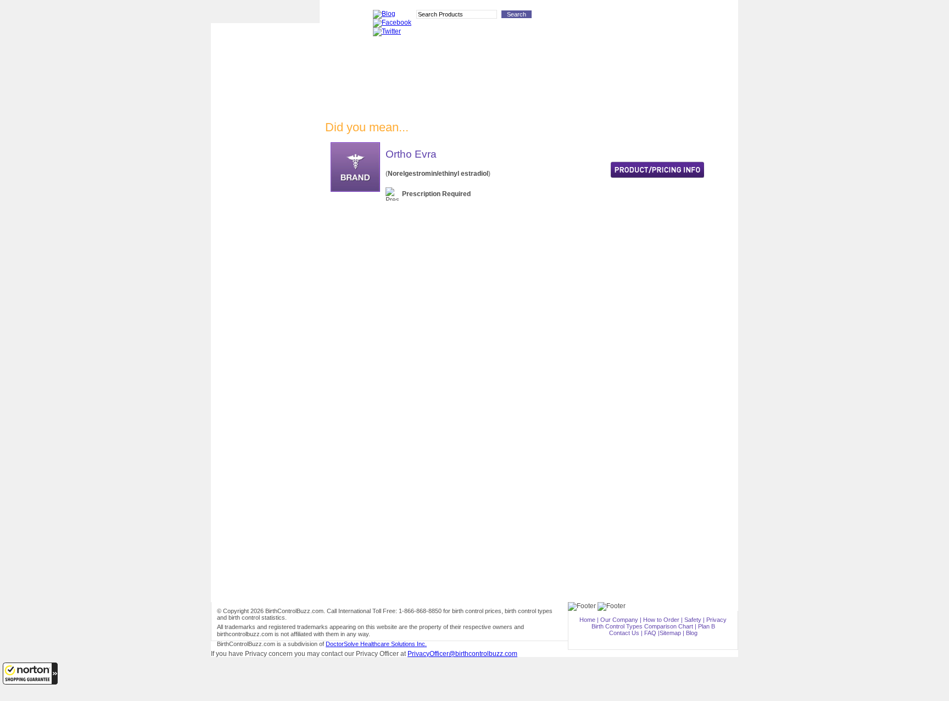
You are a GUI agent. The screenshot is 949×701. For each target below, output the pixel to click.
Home (587, 619)
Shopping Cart (715, 16)
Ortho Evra (265, 187)
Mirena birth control (265, 204)
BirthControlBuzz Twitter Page (265, 385)
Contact (618, 16)
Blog (691, 633)
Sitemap (670, 633)
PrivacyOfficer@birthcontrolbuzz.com (462, 654)
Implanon (265, 153)
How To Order (582, 16)
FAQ (650, 633)
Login (644, 16)
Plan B (265, 237)
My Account (674, 16)
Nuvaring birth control (265, 170)
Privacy (716, 619)
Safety (692, 619)
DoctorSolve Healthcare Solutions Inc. (376, 644)
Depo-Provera (265, 135)
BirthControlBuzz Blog (265, 343)
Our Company (619, 619)
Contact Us (624, 633)
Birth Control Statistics (265, 301)
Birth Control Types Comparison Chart (265, 322)
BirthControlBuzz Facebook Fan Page (265, 363)
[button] (30, 674)
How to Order (265, 284)
